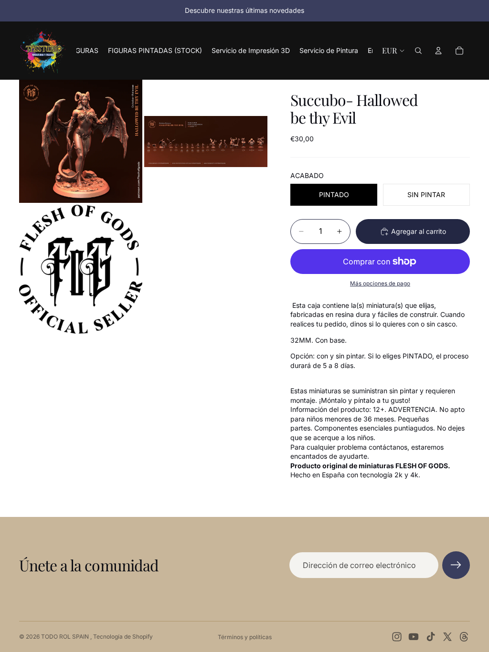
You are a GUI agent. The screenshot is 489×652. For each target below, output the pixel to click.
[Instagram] (397, 636)
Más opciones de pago (380, 283)
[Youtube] (413, 636)
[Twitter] (447, 636)
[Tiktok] (430, 636)
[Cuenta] (438, 50)
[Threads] (464, 636)
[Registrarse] (456, 565)
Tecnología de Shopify (123, 636)
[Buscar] (418, 50)
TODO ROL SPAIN (65, 636)
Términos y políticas (245, 637)
